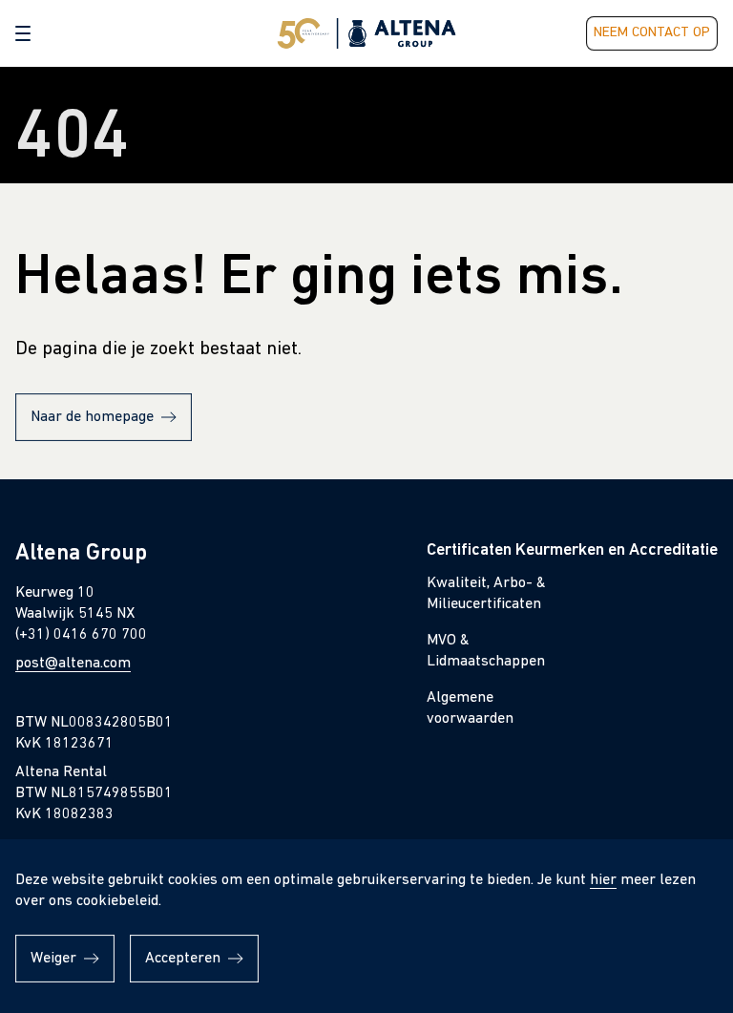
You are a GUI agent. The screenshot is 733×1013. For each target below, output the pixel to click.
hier (603, 880)
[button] (23, 33)
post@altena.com (73, 663)
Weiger (53, 958)
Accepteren (182, 958)
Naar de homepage (92, 417)
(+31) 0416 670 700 (81, 635)
